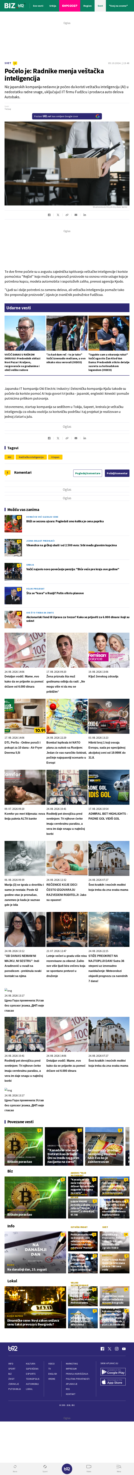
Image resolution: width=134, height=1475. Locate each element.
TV (49, 1368)
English (52, 1373)
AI (10, 457)
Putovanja (14, 1389)
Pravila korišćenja (77, 1373)
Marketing (72, 1363)
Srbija (30, 564)
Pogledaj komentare (87, 473)
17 (19, 541)
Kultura (30, 1363)
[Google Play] (113, 1372)
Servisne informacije (109, 1290)
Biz (10, 1373)
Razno (10, 1265)
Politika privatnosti (78, 1378)
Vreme (51, 1378)
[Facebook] (102, 1348)
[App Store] (113, 1382)
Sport (12, 1368)
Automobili (32, 1383)
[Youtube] (124, 1348)
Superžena (32, 1368)
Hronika (107, 1303)
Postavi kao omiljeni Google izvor (56, 116)
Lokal (29, 1389)
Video (51, 1363)
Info (10, 1363)
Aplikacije (72, 1383)
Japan (56, 457)
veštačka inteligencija (32, 457)
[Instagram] (116, 1348)
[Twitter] (109, 1348)
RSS (68, 1389)
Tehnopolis (32, 1378)
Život (11, 1378)
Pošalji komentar (117, 473)
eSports (30, 1373)
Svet (8, 63)
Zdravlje (13, 1383)
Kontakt (71, 1394)
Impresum (71, 1368)
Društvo (107, 1255)
